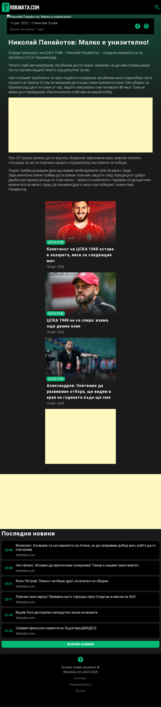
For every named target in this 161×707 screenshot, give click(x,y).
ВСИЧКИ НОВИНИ (80, 644)
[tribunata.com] (21, 7)
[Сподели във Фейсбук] (137, 26)
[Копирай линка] (146, 26)
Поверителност (80, 684)
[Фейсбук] (80, 659)
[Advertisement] (80, 125)
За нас (80, 691)
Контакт (80, 678)
